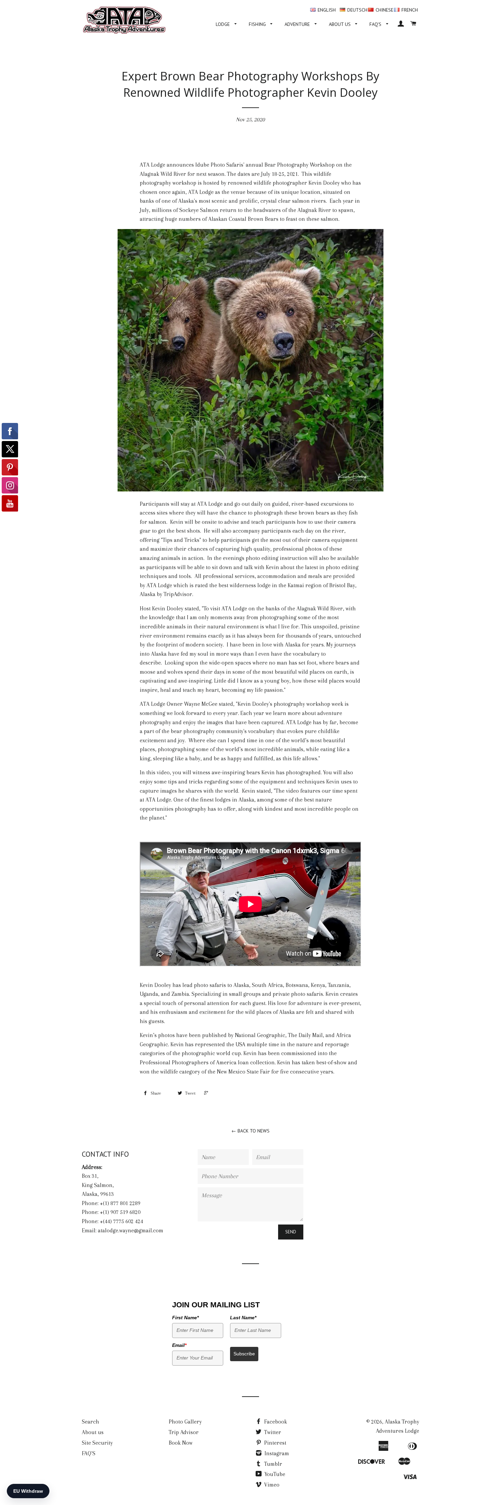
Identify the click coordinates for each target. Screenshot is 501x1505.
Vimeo (271, 1484)
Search (90, 1421)
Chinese (384, 10)
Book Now (181, 1443)
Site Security (97, 1443)
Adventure (298, 24)
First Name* (185, 1317)
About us (340, 24)
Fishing (258, 24)
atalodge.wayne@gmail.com (130, 1230)
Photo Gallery (185, 1421)
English (327, 10)
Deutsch (357, 10)
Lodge (223, 24)
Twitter (272, 1432)
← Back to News (250, 1131)
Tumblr (272, 1464)
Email (179, 1345)
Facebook (275, 1421)
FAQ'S (376, 24)
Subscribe (244, 1353)
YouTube (274, 1474)
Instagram (276, 1453)
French (409, 10)
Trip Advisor (184, 1432)
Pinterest (274, 1443)
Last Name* (243, 1317)
